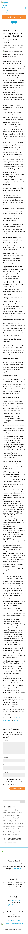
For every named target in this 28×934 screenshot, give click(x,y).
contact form (17, 869)
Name (5, 757)
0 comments (19, 47)
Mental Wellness (10, 47)
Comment (6, 741)
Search (22, 802)
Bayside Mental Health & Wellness (12, 45)
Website (5, 772)
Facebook (17, 720)
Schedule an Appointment (14, 17)
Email (5, 765)
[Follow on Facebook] (12, 22)
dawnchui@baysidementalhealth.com (14, 905)
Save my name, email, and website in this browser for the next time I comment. (13, 782)
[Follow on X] (15, 22)
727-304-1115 (16, 900)
